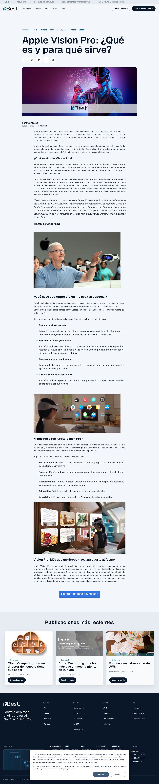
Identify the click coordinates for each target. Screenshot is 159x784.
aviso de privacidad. (92, 762)
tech (52, 30)
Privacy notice (137, 708)
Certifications (108, 718)
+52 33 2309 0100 (137, 755)
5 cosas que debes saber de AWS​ (129, 664)
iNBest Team (12, 675)
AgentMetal (78, 729)
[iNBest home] (10, 8)
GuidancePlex (79, 708)
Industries (107, 724)
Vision (82, 30)
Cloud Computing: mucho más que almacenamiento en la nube (78, 666)
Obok (76, 713)
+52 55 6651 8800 (137, 758)
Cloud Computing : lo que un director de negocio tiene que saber (28, 666)
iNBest (44, 30)
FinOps (47, 724)
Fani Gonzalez (30, 122)
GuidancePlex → (121, 8)
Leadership (107, 713)
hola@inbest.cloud (137, 751)
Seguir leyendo (16, 680)
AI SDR (76, 724)
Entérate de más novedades (79, 593)
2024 (66, 30)
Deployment (26, 8)
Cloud (46, 713)
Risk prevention (138, 718)
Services (47, 8)
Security (47, 718)
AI (45, 708)
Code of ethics (138, 713)
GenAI (59, 30)
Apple (73, 30)
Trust (62, 8)
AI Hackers (78, 718)
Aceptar (101, 774)
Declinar (118, 774)
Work (55, 8)
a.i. (36, 30)
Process (37, 8)
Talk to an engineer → (143, 8)
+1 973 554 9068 (137, 762)
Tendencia (27, 30)
